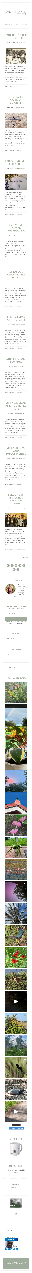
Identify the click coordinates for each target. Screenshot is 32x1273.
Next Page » (26, 557)
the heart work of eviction (16, 100)
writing (23, 549)
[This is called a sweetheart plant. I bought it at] (16, 759)
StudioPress (20, 1265)
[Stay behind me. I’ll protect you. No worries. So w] (16, 1111)
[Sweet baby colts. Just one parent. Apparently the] (16, 979)
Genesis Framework (10, 1265)
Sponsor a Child (11, 1237)
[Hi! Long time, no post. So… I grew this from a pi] (16, 847)
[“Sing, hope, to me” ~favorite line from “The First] (16, 957)
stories (15, 86)
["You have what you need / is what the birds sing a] (16, 1067)
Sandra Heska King (16, 13)
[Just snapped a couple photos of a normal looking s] (16, 891)
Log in (24, 1265)
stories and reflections (16, 150)
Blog (12, 86)
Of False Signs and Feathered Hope (16, 406)
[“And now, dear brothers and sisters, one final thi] (16, 692)
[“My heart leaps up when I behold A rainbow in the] (16, 715)
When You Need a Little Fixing (16, 275)
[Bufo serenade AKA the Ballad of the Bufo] (16, 1001)
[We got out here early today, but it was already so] (16, 869)
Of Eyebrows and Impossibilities (16, 451)
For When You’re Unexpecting (16, 228)
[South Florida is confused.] (16, 1023)
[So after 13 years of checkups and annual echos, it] (16, 825)
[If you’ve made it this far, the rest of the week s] (16, 1089)
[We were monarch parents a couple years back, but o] (16, 737)
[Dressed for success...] (16, 935)
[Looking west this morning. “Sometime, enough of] (16, 781)
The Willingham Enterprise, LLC (14, 1263)
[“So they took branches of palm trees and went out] (16, 913)
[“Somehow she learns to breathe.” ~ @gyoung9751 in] (16, 1045)
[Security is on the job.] (16, 803)
